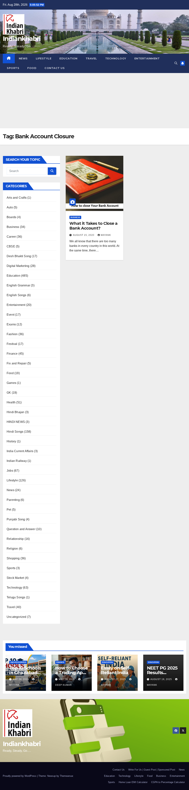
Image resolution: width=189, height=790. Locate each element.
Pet (9, 509)
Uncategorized (16, 616)
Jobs (10, 470)
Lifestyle (43, 58)
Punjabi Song (16, 519)
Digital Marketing (18, 265)
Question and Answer (21, 529)
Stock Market (15, 577)
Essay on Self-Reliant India (115, 670)
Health (11, 402)
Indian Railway (17, 460)
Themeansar (66, 776)
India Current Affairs (20, 451)
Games (11, 382)
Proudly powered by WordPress (20, 776)
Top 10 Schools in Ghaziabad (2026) (25, 672)
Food (31, 68)
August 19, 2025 (161, 679)
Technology (115, 58)
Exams (11, 324)
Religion (12, 548)
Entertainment (147, 58)
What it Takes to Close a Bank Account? (93, 226)
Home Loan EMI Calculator (133, 782)
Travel (91, 58)
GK (9, 392)
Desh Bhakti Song (19, 256)
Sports (13, 68)
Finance (12, 353)
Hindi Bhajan (15, 412)
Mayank (106, 235)
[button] (175, 63)
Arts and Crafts (17, 197)
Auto (10, 207)
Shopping (13, 558)
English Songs (16, 295)
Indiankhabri (22, 38)
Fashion (12, 334)
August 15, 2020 (84, 235)
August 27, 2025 (115, 679)
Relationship (15, 538)
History (11, 441)
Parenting (13, 499)
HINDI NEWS (16, 421)
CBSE (11, 246)
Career (11, 236)
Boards (11, 217)
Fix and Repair (17, 363)
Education (68, 58)
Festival (12, 343)
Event (10, 314)
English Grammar (18, 285)
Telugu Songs (16, 597)
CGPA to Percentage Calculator (168, 782)
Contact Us (54, 68)
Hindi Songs (15, 431)
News (23, 58)
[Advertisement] (94, 100)
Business (13, 226)
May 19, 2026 (67, 679)
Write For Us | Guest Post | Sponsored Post (151, 769)
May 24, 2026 (21, 679)
